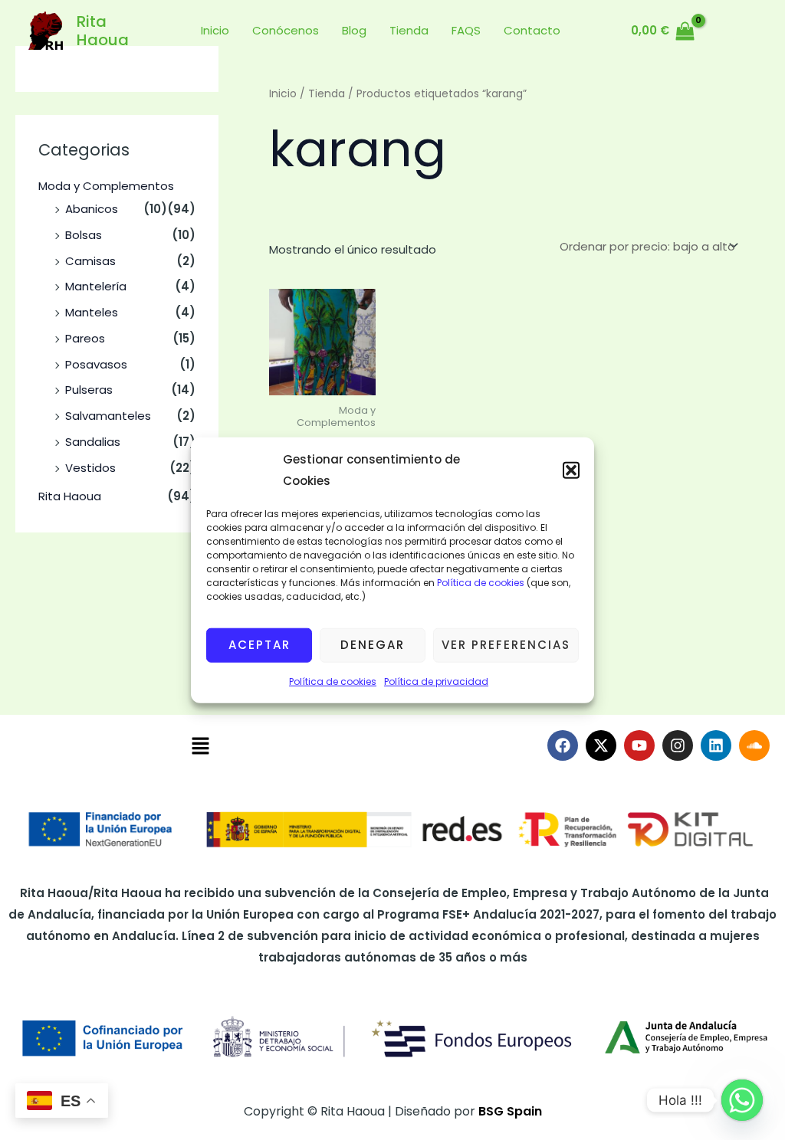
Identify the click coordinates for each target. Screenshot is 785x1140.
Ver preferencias (506, 645)
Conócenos (285, 30)
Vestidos (90, 468)
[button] (571, 470)
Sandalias (92, 442)
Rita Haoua (103, 31)
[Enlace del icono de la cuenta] (725, 30)
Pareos (85, 338)
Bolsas (83, 235)
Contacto (532, 30)
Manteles (91, 312)
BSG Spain (510, 1111)
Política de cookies (479, 581)
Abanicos (91, 209)
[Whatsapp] (742, 1100)
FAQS (466, 30)
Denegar (372, 645)
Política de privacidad (436, 680)
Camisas (90, 261)
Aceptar (259, 645)
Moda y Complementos (106, 186)
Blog (354, 30)
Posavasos (96, 364)
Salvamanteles (108, 416)
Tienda (409, 30)
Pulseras (89, 390)
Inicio (215, 30)
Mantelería (95, 286)
